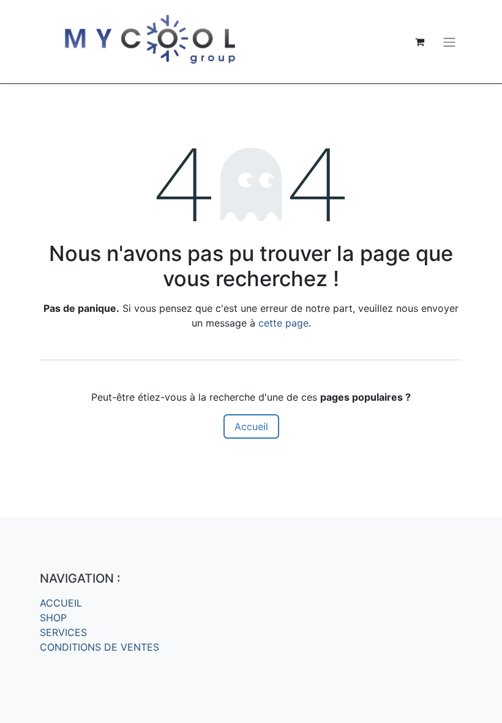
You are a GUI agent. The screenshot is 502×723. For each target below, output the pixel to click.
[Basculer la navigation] (449, 41)
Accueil (251, 426)
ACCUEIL (61, 603)
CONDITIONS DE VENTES (99, 647)
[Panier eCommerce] (419, 41)
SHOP (53, 617)
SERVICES (63, 632)
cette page (283, 323)
